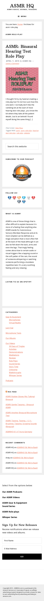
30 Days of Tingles (17, 346)
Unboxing (13, 369)
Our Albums (11, 338)
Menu (24, 16)
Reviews (12, 358)
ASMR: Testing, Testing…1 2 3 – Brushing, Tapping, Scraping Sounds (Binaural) (21, 424)
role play (19, 133)
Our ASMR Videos (11, 497)
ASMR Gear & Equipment (14, 502)
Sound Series (14, 364)
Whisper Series (15, 375)
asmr (18, 130)
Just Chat (9, 328)
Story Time (13, 366)
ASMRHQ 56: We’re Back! (27, 447)
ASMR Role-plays (10, 511)
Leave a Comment (12, 63)
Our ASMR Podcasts (12, 491)
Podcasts (9, 380)
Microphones (14, 320)
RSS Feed (12, 392)
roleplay (27, 133)
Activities (12, 349)
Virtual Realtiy (15, 323)
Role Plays (19, 128)
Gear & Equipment (13, 317)
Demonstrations (16, 352)
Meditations (14, 355)
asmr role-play (26, 130)
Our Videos (10, 343)
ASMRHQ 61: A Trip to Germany (19, 431)
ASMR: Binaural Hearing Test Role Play (21, 51)
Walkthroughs (15, 372)
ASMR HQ (22, 6)
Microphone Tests (13, 333)
